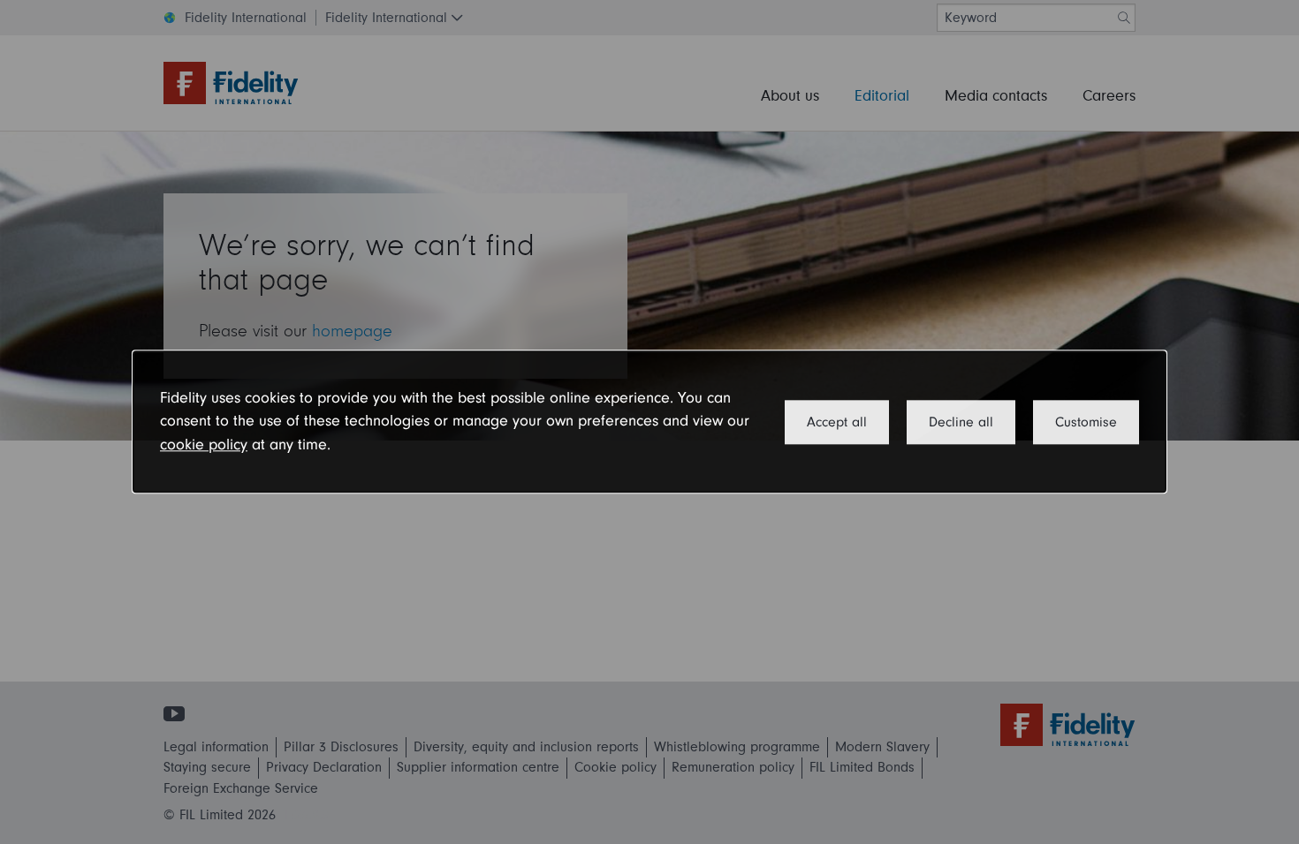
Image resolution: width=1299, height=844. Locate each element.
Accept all (837, 422)
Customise (1086, 422)
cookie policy (203, 444)
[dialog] (649, 421)
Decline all (961, 422)
